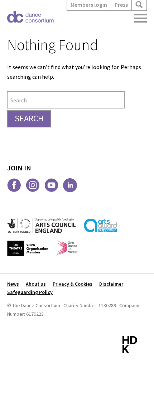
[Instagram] (33, 185)
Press (121, 4)
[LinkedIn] (70, 185)
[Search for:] (66, 100)
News (13, 284)
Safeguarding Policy (30, 292)
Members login (89, 4)
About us (36, 284)
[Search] (139, 5)
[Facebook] (14, 185)
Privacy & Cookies (72, 284)
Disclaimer (111, 284)
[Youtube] (51, 185)
